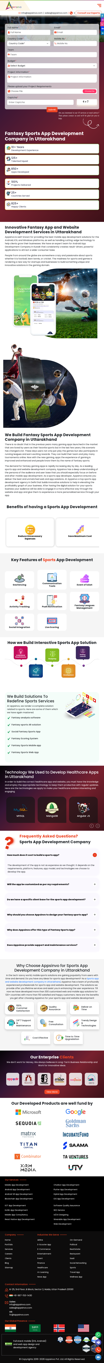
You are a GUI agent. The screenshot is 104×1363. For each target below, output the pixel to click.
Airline (40, 1240)
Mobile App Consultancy (16, 1214)
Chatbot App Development (66, 1185)
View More (52, 1091)
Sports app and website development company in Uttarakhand (52, 980)
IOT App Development (15, 1205)
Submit (52, 109)
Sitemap (9, 1267)
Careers (8, 1253)
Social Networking (78, 1263)
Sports (73, 1267)
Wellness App (76, 1276)
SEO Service (59, 1210)
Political (73, 1244)
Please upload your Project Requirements (29, 86)
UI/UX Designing (61, 1214)
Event (40, 1258)
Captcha (13, 97)
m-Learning (42, 1272)
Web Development (63, 1224)
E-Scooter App (44, 1244)
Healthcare (42, 1267)
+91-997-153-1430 (22, 1295)
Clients (8, 1258)
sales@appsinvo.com (56, 13)
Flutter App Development (65, 1189)
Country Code (16, 38)
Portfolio (9, 1244)
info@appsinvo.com (32, 13)
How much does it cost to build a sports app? (33, 855)
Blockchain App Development (19, 1198)
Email (57, 27)
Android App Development (17, 1189)
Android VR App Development (19, 1194)
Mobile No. (60, 38)
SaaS (72, 1258)
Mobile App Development (17, 1185)
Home (8, 1240)
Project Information (19, 72)
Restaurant (75, 1253)
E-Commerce (44, 1249)
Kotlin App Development (16, 1210)
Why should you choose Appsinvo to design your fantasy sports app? (47, 914)
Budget (12, 60)
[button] (98, 1357)
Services (9, 1249)
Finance (41, 1263)
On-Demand (76, 1240)
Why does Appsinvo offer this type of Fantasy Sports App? (41, 929)
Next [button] (97, 825)
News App (41, 1276)
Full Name (13, 27)
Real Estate (75, 1249)
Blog (7, 1263)
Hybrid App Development (65, 1194)
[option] (20, 809)
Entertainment (44, 1253)
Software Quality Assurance (67, 1205)
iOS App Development (64, 1198)
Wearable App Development (67, 1219)
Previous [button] (91, 825)
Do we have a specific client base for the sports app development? (46, 899)
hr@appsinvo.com (19, 1314)
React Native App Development (20, 1219)
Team (11, 49)
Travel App (75, 1272)
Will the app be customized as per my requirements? (38, 884)
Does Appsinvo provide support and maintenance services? (42, 945)
